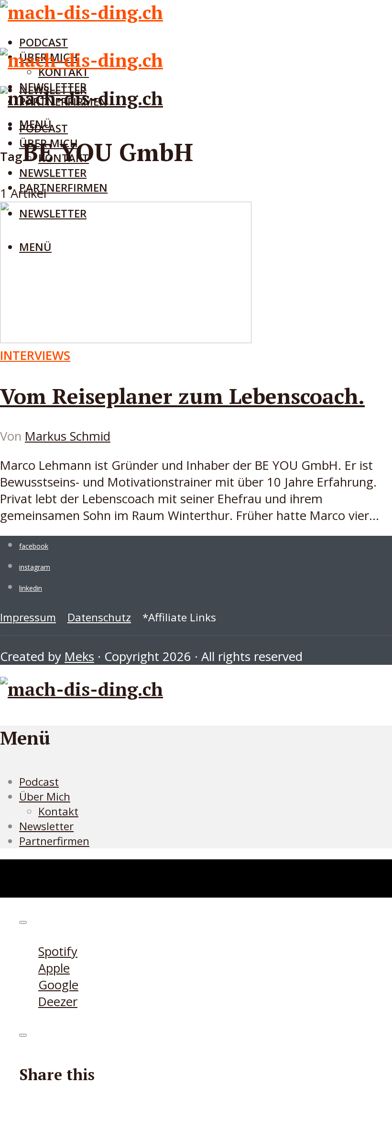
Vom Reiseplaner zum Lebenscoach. (182, 395)
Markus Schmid (67, 436)
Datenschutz (99, 617)
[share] (23, 1035)
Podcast (43, 42)
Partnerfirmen (63, 187)
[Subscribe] (23, 922)
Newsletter (53, 172)
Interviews (35, 355)
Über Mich (44, 796)
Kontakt (58, 811)
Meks (79, 656)
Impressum (28, 617)
